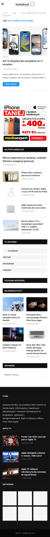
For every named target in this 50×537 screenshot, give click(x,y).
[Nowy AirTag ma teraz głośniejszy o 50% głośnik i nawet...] (40, 513)
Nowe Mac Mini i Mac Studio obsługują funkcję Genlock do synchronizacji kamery (36, 349)
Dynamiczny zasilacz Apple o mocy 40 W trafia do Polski (34, 190)
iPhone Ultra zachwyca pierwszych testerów (31, 174)
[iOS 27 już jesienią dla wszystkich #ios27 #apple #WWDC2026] (25, 498)
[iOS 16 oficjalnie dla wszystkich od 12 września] (25, 41)
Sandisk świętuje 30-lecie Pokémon (12, 346)
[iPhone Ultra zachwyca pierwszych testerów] (11, 176)
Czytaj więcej (11, 84)
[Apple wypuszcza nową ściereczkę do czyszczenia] (11, 209)
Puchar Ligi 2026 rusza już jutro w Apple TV (33, 438)
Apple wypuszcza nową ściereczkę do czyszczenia (33, 206)
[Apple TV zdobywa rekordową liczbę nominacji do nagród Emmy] (11, 473)
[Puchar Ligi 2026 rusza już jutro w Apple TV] (11, 440)
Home (5, 13)
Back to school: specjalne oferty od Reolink (11, 318)
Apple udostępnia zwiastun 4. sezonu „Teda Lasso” (33, 454)
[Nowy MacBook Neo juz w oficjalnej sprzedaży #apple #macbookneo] (40, 498)
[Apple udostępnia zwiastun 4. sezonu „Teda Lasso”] (11, 457)
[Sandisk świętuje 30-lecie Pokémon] (13, 334)
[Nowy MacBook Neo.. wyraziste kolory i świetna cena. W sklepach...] (9, 513)
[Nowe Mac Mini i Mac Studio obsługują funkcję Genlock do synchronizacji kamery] (36, 334)
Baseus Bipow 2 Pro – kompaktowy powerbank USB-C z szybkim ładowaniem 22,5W (32, 225)
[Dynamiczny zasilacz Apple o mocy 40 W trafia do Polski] (11, 193)
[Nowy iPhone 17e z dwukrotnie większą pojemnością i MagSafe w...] (25, 513)
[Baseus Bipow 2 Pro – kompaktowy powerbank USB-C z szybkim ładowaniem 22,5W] (11, 225)
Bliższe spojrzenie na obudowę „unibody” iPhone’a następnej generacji (25, 159)
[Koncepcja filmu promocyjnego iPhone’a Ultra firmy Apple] (36, 304)
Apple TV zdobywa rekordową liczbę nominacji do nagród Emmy (33, 472)
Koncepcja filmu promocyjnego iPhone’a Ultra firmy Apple (36, 318)
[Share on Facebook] (23, 89)
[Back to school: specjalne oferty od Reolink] (13, 304)
